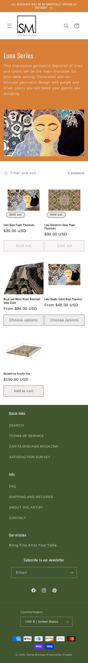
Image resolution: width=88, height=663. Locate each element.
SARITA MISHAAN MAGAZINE (34, 446)
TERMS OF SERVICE (26, 436)
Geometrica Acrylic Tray (17, 373)
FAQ (12, 486)
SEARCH (16, 425)
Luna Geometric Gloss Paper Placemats (59, 226)
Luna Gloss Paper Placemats (19, 225)
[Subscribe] (71, 572)
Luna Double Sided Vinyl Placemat (63, 299)
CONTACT (17, 518)
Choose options (23, 320)
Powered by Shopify (59, 654)
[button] (9, 26)
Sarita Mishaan (36, 654)
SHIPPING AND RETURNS (31, 497)
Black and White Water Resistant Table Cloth (22, 300)
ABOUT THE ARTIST (26, 507)
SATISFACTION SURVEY (30, 457)
